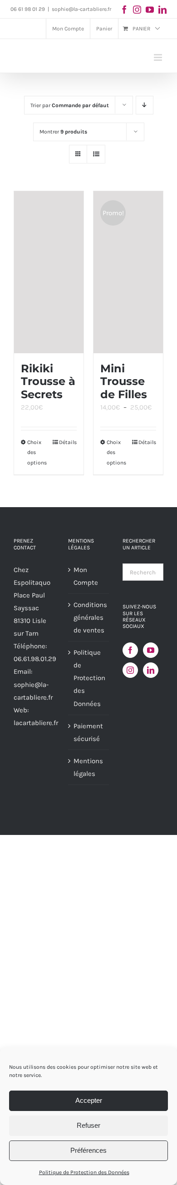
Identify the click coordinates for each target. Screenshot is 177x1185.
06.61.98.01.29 (35, 659)
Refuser (88, 1125)
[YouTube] (150, 650)
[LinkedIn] (150, 670)
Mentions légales (88, 767)
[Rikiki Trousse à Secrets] (49, 272)
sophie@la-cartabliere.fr (81, 9)
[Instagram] (130, 670)
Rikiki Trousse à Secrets (48, 381)
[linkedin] (162, 9)
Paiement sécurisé (88, 732)
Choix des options (37, 452)
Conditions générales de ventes (89, 617)
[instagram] (137, 9)
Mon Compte (86, 576)
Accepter (88, 1100)
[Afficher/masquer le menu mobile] (158, 57)
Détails (68, 442)
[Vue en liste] (96, 154)
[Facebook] (130, 650)
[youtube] (150, 9)
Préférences (88, 1150)
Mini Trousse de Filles (123, 381)
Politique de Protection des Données (84, 1172)
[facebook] (124, 9)
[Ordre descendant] (144, 105)
